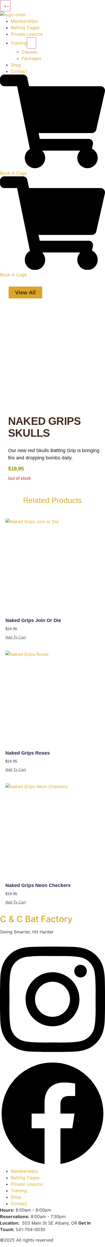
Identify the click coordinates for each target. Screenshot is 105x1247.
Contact (19, 71)
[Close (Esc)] (87, 6)
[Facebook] (52, 1164)
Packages (31, 58)
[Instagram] (52, 1057)
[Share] (75, 6)
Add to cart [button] (15, 637)
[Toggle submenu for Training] (31, 43)
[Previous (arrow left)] (9, 623)
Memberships (24, 21)
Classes (29, 52)
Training (19, 43)
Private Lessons (27, 34)
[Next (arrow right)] (95, 623)
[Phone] (52, 166)
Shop (16, 65)
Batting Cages (25, 27)
